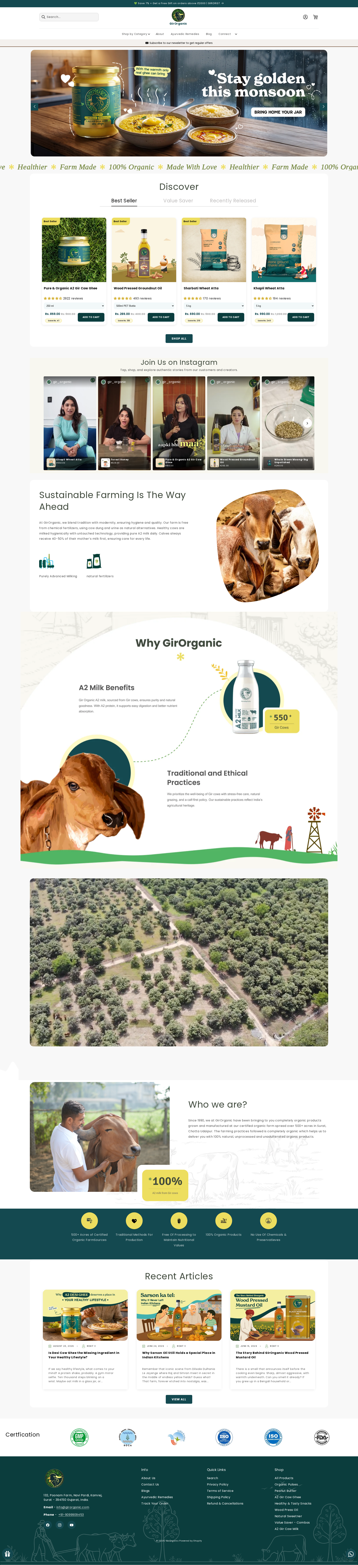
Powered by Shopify (190, 1540)
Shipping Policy (218, 1497)
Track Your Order (155, 1504)
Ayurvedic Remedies (157, 1497)
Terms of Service (220, 1491)
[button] (315, 17)
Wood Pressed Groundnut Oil (138, 288)
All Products (284, 1478)
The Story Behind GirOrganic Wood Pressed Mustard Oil (272, 1355)
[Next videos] (307, 423)
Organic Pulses (286, 1484)
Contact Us (150, 1484)
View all (179, 1399)
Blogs (145, 1491)
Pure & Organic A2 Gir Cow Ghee (70, 288)
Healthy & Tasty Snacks (293, 1504)
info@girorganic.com (72, 1507)
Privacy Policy (218, 1484)
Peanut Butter (286, 1491)
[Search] (43, 17)
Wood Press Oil (286, 1510)
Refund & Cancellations (225, 1504)
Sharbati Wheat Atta (201, 288)
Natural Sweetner (288, 1516)
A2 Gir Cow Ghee (288, 1497)
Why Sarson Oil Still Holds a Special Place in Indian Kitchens (178, 1355)
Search (212, 1478)
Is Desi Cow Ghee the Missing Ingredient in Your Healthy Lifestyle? (83, 1355)
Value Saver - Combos (292, 1523)
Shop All (179, 339)
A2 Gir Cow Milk (287, 1529)
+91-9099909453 (71, 1515)
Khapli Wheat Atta (269, 288)
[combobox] (69, 17)
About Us (148, 1478)
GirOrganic (172, 1540)
